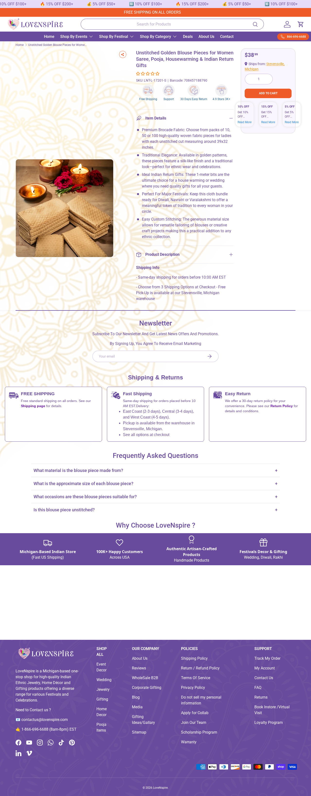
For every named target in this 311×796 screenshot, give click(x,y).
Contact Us (263, 678)
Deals (188, 36)
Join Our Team (193, 722)
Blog (136, 697)
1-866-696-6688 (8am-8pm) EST (49, 729)
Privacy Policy (193, 687)
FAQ (257, 687)
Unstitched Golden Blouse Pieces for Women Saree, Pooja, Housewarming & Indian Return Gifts (57, 44)
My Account (264, 668)
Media (137, 707)
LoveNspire (160, 787)
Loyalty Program (268, 722)
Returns (261, 697)
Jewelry (103, 689)
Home (49, 36)
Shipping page (33, 406)
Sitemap (139, 732)
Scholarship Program (199, 732)
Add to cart (268, 93)
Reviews (139, 668)
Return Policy (282, 406)
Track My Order (267, 658)
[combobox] (172, 24)
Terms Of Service (195, 678)
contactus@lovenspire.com (44, 719)
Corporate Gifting (146, 687)
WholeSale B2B (145, 678)
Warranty (189, 742)
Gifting (102, 699)
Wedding (104, 679)
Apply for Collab (194, 712)
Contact (226, 36)
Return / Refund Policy (200, 668)
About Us (206, 36)
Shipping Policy (194, 658)
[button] (148, 73)
